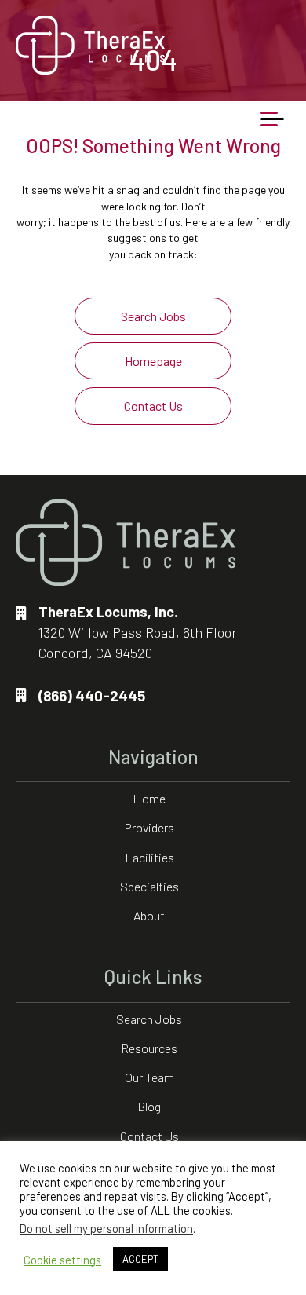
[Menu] (272, 119)
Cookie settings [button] (62, 1260)
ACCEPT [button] (140, 1259)
